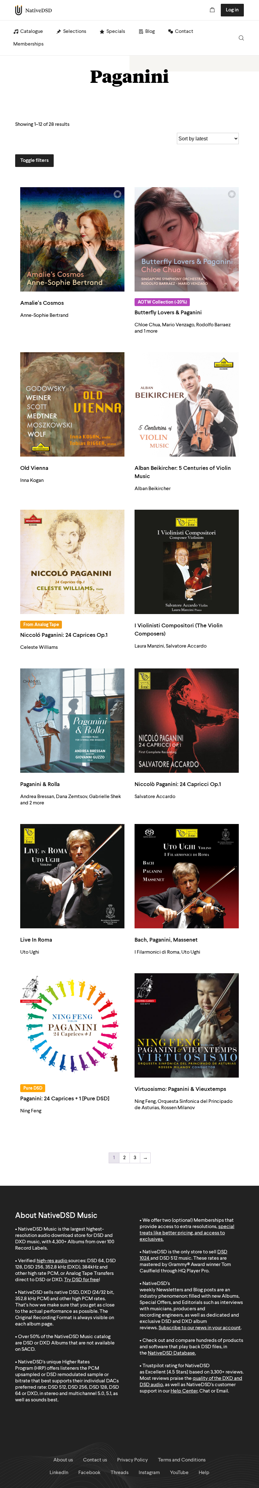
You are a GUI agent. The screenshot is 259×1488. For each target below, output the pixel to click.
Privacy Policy (132, 1460)
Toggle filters (34, 160)
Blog (150, 31)
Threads (120, 1472)
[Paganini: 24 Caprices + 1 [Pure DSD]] (72, 1025)
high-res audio (52, 1261)
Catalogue (31, 31)
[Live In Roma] (72, 876)
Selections (74, 31)
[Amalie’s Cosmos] (72, 239)
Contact (184, 31)
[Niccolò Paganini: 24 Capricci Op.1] (187, 720)
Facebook (89, 1472)
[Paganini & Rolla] (72, 720)
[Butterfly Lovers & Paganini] (187, 239)
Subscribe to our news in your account (200, 1328)
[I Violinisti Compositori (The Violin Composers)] (187, 562)
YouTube (179, 1472)
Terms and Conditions (182, 1460)
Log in (232, 10)
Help (204, 1472)
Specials (115, 31)
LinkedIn (59, 1472)
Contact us (95, 1460)
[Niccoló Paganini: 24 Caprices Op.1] (72, 562)
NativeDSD (33, 10)
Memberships (28, 44)
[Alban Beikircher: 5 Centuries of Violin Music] (187, 404)
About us (63, 1460)
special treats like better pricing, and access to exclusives (187, 1233)
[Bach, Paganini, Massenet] (187, 876)
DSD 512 (169, 1258)
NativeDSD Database (171, 1353)
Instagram (149, 1472)
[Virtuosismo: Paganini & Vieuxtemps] (187, 1025)
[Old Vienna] (72, 404)
